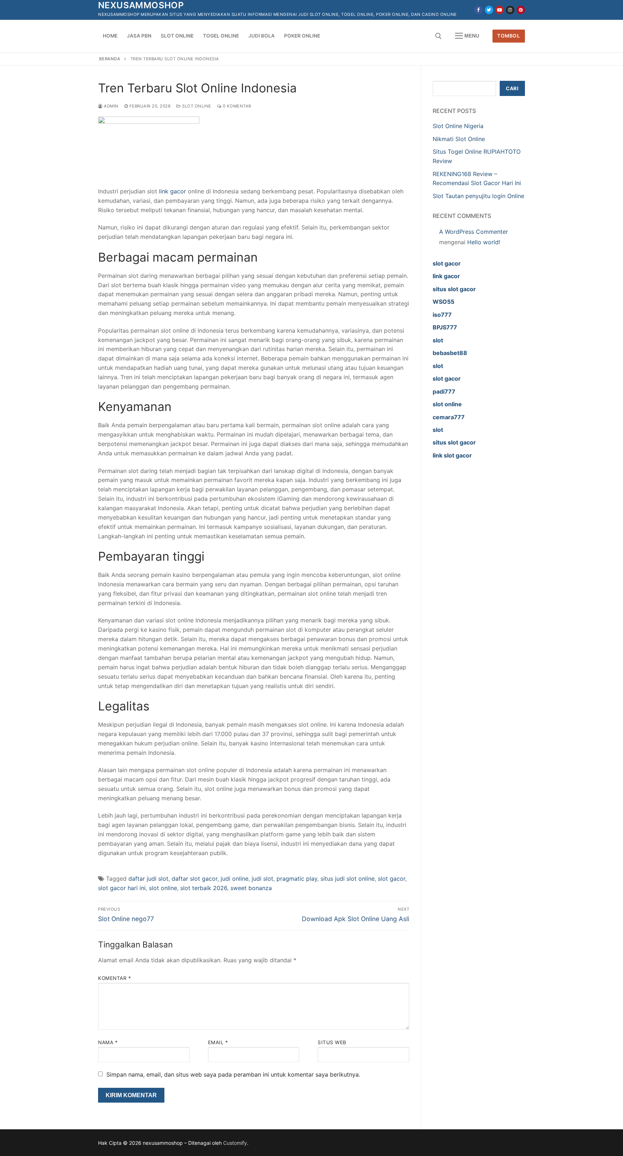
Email (218, 1042)
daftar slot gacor (194, 878)
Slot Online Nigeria (458, 126)
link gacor (446, 276)
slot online (163, 888)
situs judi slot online (348, 878)
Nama (108, 1042)
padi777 (444, 391)
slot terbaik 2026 (203, 888)
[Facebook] (478, 10)
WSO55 (443, 301)
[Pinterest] (521, 10)
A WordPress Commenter (473, 231)
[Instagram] (510, 10)
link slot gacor (452, 455)
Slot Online (196, 106)
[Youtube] (499, 10)
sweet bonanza (251, 888)
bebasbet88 (450, 352)
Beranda (109, 58)
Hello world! (483, 242)
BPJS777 (445, 327)
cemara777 (449, 417)
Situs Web (332, 1042)
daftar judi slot (148, 878)
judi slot (262, 878)
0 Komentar (236, 106)
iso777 (442, 314)
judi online (234, 878)
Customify (235, 1143)
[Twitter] (489, 10)
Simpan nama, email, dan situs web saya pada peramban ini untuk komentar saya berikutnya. (233, 1074)
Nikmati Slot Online (459, 139)
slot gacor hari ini (122, 888)
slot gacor (391, 878)
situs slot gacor (454, 289)
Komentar (114, 978)
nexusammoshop (141, 5)
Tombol (508, 36)
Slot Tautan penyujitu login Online (478, 196)
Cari (512, 88)
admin (111, 106)
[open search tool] (438, 36)
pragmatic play (297, 878)
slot (438, 340)
